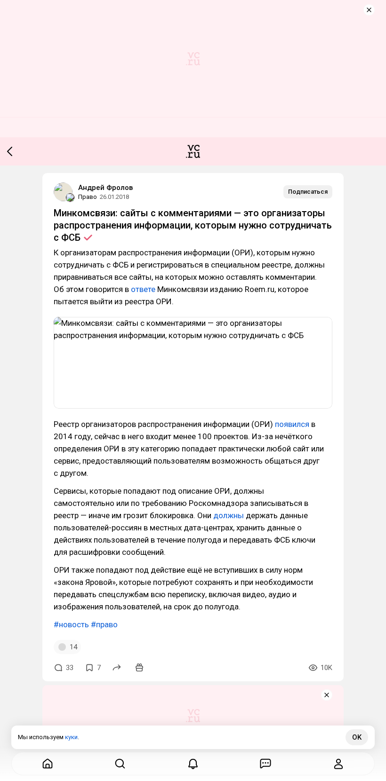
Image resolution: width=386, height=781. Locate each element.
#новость (71, 624)
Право (87, 196)
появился (292, 424)
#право (104, 624)
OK (357, 737)
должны (228, 515)
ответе (143, 289)
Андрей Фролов (105, 187)
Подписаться (308, 191)
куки (71, 737)
